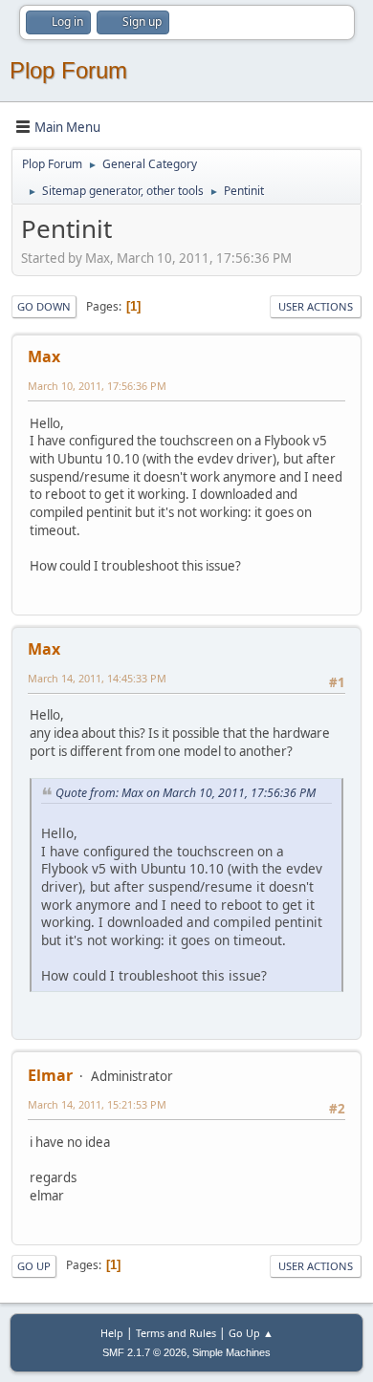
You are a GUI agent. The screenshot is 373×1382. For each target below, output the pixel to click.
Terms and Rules (176, 1333)
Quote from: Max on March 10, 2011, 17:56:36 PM (185, 793)
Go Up (34, 1266)
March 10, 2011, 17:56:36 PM (97, 385)
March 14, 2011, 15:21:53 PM (97, 1104)
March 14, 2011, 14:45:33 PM (97, 678)
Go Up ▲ (251, 1333)
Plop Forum (68, 70)
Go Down (44, 306)
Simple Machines (231, 1352)
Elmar (50, 1075)
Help (111, 1333)
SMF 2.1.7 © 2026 (144, 1352)
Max (44, 356)
